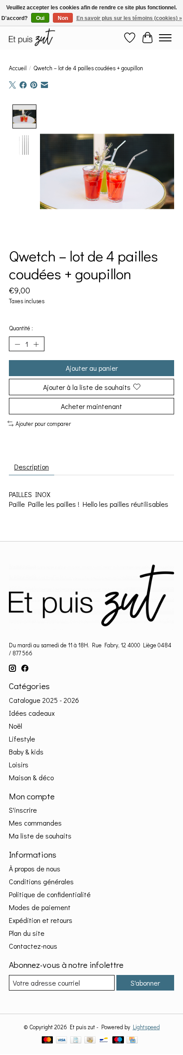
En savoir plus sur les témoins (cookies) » (129, 18)
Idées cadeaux (32, 713)
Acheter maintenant (91, 406)
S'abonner (145, 982)
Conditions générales (41, 881)
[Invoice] (75, 1040)
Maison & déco (31, 777)
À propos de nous (34, 868)
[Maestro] (118, 1040)
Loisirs (18, 764)
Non (63, 18)
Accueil (18, 68)
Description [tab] (31, 466)
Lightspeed (146, 1027)
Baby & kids (26, 751)
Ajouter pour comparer (43, 424)
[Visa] (62, 1040)
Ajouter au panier (92, 368)
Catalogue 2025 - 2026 (44, 700)
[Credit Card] (132, 1040)
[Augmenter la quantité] (36, 344)
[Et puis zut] (32, 37)
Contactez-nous (33, 946)
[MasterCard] (47, 1040)
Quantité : (21, 328)
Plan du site (26, 933)
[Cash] (89, 1040)
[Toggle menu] (165, 38)
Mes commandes (35, 822)
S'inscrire (23, 809)
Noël (15, 725)
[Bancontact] (103, 1040)
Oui (40, 18)
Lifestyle (22, 738)
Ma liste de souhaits (40, 835)
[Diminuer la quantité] (17, 344)
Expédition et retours (40, 920)
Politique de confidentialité (50, 894)
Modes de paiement (40, 907)
